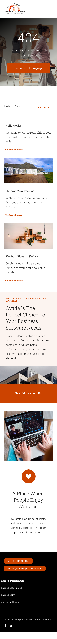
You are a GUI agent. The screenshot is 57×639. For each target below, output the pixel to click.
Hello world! (13, 125)
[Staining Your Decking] (28, 170)
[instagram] (11, 625)
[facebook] (5, 625)
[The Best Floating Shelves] (28, 236)
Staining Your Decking (20, 191)
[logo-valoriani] (14, 4)
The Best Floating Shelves (22, 256)
